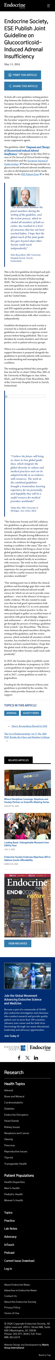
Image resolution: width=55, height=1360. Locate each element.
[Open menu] (48, 5)
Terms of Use (11, 1313)
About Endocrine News (17, 1285)
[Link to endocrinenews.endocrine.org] (14, 6)
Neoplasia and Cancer (16, 1133)
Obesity (8, 1139)
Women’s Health (13, 1200)
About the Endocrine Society (20, 1302)
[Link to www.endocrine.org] (14, 1048)
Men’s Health (12, 1188)
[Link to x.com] (27, 1058)
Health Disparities (14, 1182)
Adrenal (11, 713)
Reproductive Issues (15, 1151)
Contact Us (10, 1296)
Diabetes (9, 1109)
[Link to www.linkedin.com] (36, 1058)
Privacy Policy (12, 1307)
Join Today (10, 1036)
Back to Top (45, 1355)
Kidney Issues (12, 1127)
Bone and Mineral (14, 1096)
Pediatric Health (13, 1194)
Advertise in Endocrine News (20, 1290)
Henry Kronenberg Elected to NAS (29, 726)
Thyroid (8, 1157)
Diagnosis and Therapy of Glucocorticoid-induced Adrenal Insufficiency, (27, 150)
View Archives (17, 943)
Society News (31, 713)
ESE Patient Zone (30, 174)
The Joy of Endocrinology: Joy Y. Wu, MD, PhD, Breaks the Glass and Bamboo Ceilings (27, 735)
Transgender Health (15, 1164)
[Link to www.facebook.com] (19, 1058)
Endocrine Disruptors (16, 1115)
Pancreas (9, 1145)
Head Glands (11, 1121)
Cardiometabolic (13, 1102)
